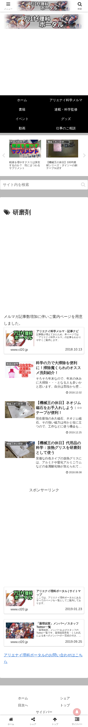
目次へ (23, 705)
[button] (83, 184)
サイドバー (44, 712)
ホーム (23, 698)
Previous (3, 155)
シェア (65, 698)
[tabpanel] (25, 155)
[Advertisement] (44, 63)
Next (84, 155)
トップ (65, 705)
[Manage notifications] (77, 712)
